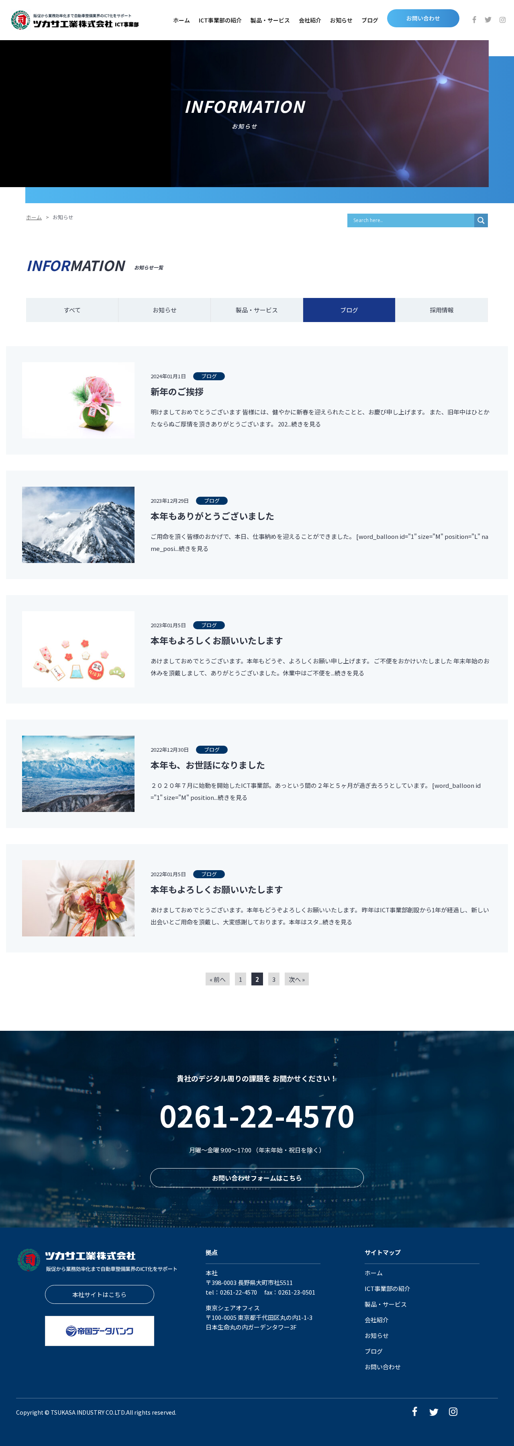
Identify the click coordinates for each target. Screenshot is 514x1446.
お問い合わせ (423, 18)
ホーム (181, 20)
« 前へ (218, 979)
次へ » (297, 979)
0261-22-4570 (257, 1114)
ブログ (369, 20)
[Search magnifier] (481, 220)
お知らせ (341, 20)
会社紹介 (310, 20)
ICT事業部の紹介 (220, 20)
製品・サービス (270, 20)
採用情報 (442, 310)
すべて (72, 310)
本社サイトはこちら (99, 1294)
